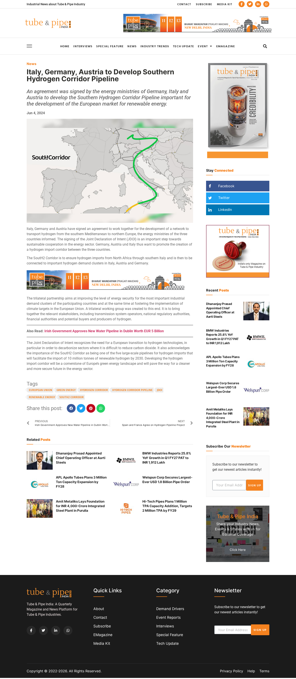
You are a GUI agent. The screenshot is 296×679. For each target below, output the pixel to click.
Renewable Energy (42, 397)
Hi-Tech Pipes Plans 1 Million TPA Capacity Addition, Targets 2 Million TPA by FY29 (167, 506)
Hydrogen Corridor (94, 390)
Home (65, 46)
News (132, 46)
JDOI (159, 390)
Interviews (82, 46)
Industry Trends (154, 46)
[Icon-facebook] (242, 4)
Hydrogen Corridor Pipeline (132, 390)
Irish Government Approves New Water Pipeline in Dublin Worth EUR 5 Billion (104, 331)
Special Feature (110, 46)
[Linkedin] (258, 4)
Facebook (225, 186)
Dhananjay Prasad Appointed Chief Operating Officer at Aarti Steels (80, 457)
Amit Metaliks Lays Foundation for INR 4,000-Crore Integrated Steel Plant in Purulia (80, 506)
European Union (40, 390)
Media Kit (224, 4)
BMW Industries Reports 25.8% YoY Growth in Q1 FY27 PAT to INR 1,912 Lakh (166, 457)
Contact (184, 4)
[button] (264, 46)
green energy (66, 390)
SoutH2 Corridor (71, 397)
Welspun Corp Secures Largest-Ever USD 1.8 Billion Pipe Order (222, 387)
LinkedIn (224, 209)
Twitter (223, 197)
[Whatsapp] (266, 4)
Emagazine (225, 46)
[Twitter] (250, 4)
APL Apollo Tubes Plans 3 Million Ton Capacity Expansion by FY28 (81, 481)
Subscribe (204, 4)
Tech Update (183, 46)
